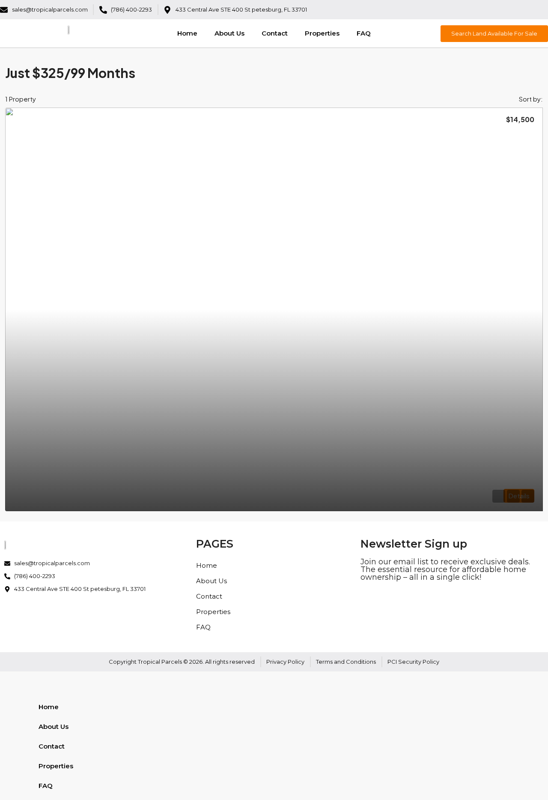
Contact (275, 33)
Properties (322, 33)
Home (187, 33)
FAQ (364, 33)
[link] (274, 309)
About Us (229, 33)
